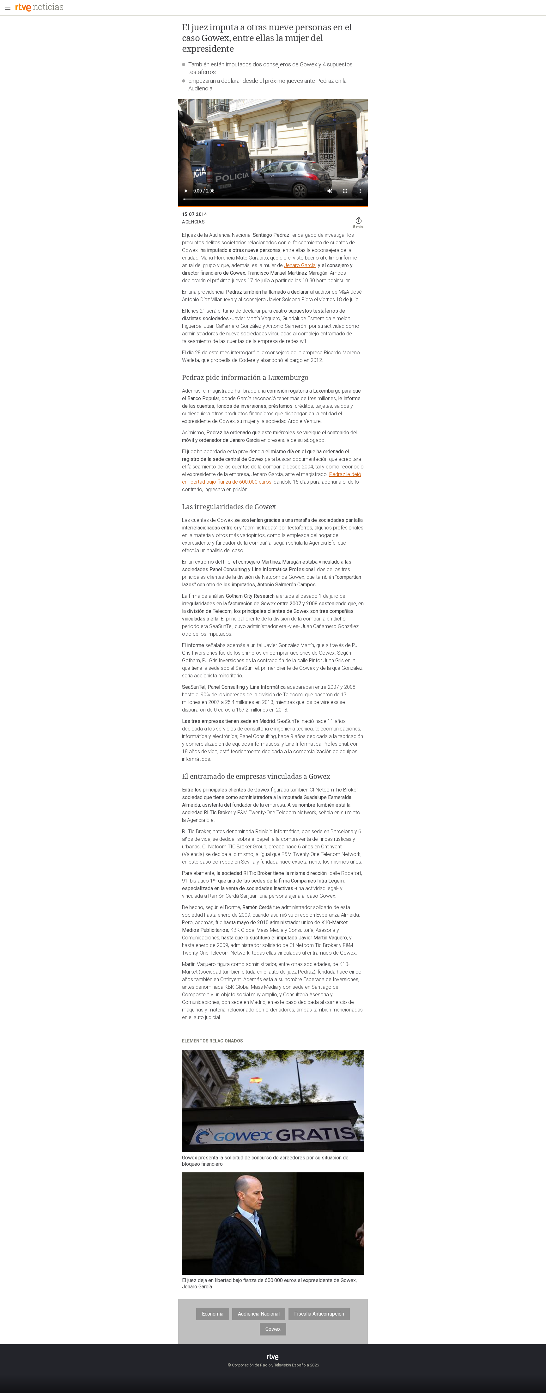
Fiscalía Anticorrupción (319, 1314)
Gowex (273, 1329)
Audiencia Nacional (259, 1314)
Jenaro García (300, 265)
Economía (212, 1314)
